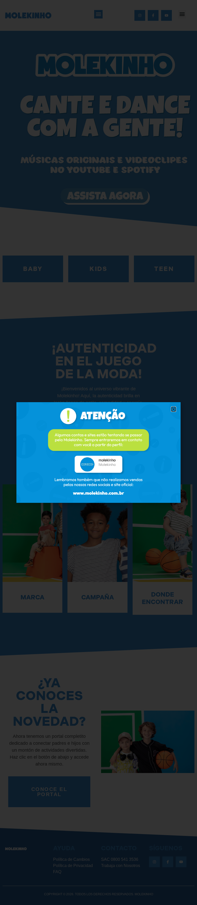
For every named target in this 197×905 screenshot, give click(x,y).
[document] (98, 452)
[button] (173, 409)
